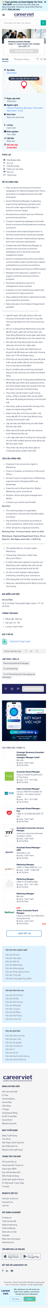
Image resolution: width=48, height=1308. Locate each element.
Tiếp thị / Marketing (15, 108)
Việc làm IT (10, 1049)
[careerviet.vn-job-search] (11, 1256)
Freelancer (7, 1217)
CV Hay (5, 1095)
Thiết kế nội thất (9, 1221)
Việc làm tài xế (11, 1052)
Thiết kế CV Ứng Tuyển (19, 641)
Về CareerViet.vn (9, 1161)
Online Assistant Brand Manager (27, 911)
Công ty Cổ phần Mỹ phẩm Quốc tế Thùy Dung (29, 776)
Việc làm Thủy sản (13, 975)
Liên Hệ (5, 1205)
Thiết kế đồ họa (8, 1228)
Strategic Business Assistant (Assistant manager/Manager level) (30, 754)
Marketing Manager (25, 864)
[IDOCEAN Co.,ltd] (9, 852)
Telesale (5, 1235)
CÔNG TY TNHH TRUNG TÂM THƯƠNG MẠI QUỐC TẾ (24, 45)
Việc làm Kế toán (12, 954)
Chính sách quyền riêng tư (13, 1179)
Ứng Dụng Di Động (9, 1113)
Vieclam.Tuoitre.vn (10, 1198)
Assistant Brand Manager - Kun (29, 809)
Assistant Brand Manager (28, 771)
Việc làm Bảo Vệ (12, 961)
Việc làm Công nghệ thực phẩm (18, 978)
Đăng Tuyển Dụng (9, 1135)
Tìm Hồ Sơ (6, 1139)
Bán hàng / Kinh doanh (33, 108)
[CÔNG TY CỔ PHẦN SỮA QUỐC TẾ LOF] (9, 813)
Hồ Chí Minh (12, 73)
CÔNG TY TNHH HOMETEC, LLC (29, 867)
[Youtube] (12, 1270)
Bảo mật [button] (20, 760)
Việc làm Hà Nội (12, 998)
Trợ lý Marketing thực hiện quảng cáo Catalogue (18, 675)
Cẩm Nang (6, 1105)
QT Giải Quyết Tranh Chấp (13, 1183)
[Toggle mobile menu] (3, 15)
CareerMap (7, 1102)
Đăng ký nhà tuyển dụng (12, 1149)
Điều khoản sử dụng (10, 1176)
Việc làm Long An (12, 1009)
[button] (45, 2)
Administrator (8, 1242)
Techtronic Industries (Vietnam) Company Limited (30, 834)
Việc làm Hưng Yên (13, 1019)
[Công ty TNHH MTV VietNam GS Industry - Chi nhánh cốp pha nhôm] (9, 793)
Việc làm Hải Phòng (13, 1015)
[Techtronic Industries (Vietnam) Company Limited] (9, 832)
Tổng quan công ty (21, 59)
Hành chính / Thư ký (15, 111)
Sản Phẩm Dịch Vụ (10, 1146)
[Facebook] (2, 1270)
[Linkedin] (7, 1270)
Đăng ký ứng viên (9, 1123)
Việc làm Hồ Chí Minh (14, 995)
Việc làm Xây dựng (13, 958)
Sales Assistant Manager (28, 788)
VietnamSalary (8, 1098)
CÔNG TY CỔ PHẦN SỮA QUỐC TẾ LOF (30, 815)
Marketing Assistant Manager (16, 663)
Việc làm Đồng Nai (13, 1005)
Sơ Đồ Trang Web (9, 1116)
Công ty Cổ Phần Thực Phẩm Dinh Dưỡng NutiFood (30, 917)
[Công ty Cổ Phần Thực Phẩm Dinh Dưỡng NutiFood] (9, 913)
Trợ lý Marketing (10, 668)
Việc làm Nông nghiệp (14, 968)
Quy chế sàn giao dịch (11, 1172)
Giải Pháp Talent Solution (13, 1142)
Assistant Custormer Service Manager (30, 829)
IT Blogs (5, 1109)
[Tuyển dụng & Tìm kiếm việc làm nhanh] (24, 14)
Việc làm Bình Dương (14, 1002)
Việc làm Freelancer (13, 1046)
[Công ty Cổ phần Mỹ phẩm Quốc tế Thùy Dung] (9, 776)
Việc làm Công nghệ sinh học (17, 971)
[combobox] (22, 22)
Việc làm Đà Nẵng (12, 1012)
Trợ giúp (5, 1186)
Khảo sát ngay (14, 9)
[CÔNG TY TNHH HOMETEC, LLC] (9, 869)
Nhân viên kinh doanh (11, 1239)
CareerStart (7, 1120)
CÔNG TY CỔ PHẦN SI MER (27, 882)
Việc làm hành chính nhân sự (17, 1056)
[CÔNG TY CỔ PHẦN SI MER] (9, 883)
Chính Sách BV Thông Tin (12, 1165)
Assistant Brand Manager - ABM (29, 848)
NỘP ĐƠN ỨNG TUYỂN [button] (24, 51)
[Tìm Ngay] (43, 22)
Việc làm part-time (13, 1039)
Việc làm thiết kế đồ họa (15, 1059)
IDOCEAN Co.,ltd (23, 853)
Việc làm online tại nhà (15, 1035)
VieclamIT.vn (7, 1202)
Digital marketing (9, 1225)
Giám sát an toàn (9, 1232)
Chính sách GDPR (9, 1169)
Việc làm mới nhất (9, 1091)
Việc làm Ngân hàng (13, 965)
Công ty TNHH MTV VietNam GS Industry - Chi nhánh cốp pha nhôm (29, 794)
